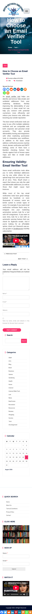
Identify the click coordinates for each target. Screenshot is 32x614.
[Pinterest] (18, 89)
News (10, 398)
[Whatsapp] (4, 92)
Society (11, 418)
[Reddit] (11, 89)
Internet (11, 388)
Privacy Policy (10, 512)
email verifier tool (13, 96)
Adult (10, 357)
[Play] (5, 594)
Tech (5, 65)
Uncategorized (13, 425)
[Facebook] (4, 89)
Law (10, 394)
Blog (10, 364)
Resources (12, 408)
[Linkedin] (14, 89)
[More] (7, 92)
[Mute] (24, 594)
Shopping (11, 414)
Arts (10, 361)
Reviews (11, 411)
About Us (8, 505)
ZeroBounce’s (18, 229)
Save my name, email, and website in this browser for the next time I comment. (16, 322)
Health (10, 381)
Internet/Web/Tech (14, 391)
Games (11, 374)
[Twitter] (7, 89)
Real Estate (12, 401)
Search (10, 335)
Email (5, 302)
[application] (16, 588)
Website (5, 310)
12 (13, 453)
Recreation (12, 404)
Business (11, 371)
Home (10, 384)
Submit (14, 569)
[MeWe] (21, 89)
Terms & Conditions (12, 508)
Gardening (11, 378)
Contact (8, 515)
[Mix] (25, 89)
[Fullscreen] (27, 594)
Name (5, 293)
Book (10, 368)
